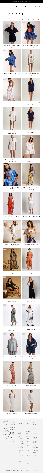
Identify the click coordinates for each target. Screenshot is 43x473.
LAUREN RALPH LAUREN (27, 440)
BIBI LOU (20, 429)
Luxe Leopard (11, 470)
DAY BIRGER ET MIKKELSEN (21, 447)
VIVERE (34, 455)
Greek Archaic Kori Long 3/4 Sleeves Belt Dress (31, 327)
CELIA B (19, 436)
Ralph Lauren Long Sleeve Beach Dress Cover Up (31, 216)
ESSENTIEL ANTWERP (20, 462)
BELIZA (19, 427)
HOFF (27, 433)
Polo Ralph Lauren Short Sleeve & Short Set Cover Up (31, 74)
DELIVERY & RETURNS (12, 433)
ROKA (34, 431)
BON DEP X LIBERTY (20, 433)
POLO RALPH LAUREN (28, 462)
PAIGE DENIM (28, 452)
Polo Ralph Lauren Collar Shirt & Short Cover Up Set (31, 103)
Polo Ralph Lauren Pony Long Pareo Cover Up (31, 187)
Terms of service (34, 470)
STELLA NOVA (36, 447)
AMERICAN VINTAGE (20, 424)
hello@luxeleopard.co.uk (8, 434)
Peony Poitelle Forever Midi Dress (12, 413)
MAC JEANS (28, 447)
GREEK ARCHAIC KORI (28, 430)
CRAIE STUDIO (21, 443)
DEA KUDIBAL (20, 450)
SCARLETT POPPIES (35, 438)
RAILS (34, 428)
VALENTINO (35, 450)
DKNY (19, 452)
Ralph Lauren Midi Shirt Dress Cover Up (12, 272)
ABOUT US (12, 424)
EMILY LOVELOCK (20, 458)
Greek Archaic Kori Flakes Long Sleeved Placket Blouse (12, 357)
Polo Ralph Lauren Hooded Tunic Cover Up (31, 159)
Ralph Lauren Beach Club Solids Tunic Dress (12, 45)
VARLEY (34, 452)
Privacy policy (28, 470)
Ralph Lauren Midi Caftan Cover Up (31, 272)
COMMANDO (20, 438)
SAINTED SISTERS (35, 434)
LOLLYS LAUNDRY (27, 445)
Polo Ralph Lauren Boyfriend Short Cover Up (31, 45)
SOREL (34, 445)
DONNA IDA (20, 455)
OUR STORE (12, 427)
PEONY (27, 459)
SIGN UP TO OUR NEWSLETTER (13, 437)
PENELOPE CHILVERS (28, 456)
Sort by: (22, 19)
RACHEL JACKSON (35, 425)
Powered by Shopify (16, 470)
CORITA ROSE (20, 441)
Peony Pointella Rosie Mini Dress (31, 413)
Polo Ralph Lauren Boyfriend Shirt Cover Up (12, 73)
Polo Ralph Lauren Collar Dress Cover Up (12, 159)
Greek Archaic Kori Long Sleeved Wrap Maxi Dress (12, 328)
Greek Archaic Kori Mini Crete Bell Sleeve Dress (31, 356)
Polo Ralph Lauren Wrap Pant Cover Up (12, 102)
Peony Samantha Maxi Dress (31, 385)
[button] (2, 6)
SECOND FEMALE (35, 442)
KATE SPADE (28, 436)
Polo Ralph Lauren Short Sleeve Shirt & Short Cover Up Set (12, 188)
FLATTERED (28, 427)
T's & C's (12, 441)
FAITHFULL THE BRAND (28, 424)
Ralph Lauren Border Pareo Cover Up (31, 244)
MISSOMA (27, 450)
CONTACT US (13, 429)
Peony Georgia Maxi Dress (12, 385)
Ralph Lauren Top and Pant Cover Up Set (12, 244)
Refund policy (23, 470)
